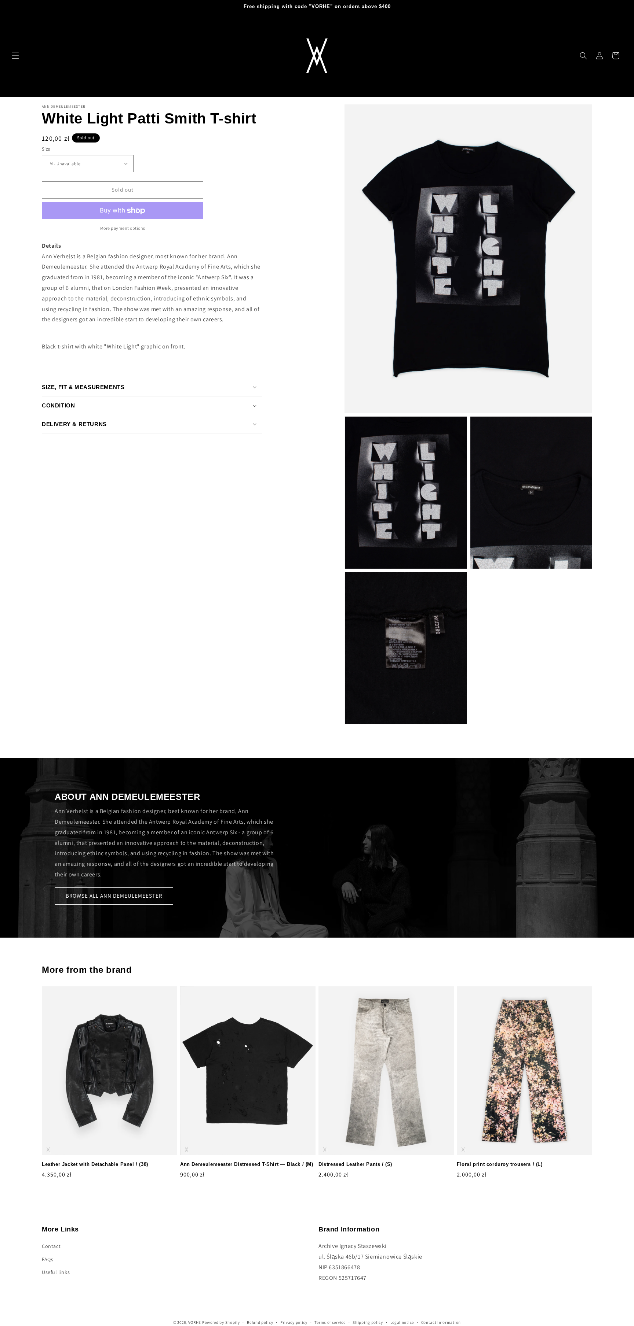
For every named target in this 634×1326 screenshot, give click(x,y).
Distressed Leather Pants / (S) (355, 1164)
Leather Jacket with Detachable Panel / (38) (95, 1164)
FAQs (47, 1259)
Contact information (441, 1322)
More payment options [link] (122, 228)
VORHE (194, 1322)
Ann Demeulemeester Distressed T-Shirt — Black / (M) (246, 1164)
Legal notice (402, 1322)
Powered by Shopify (221, 1322)
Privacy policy (293, 1322)
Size (46, 149)
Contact (51, 1246)
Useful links (56, 1272)
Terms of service (329, 1322)
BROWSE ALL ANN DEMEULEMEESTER (114, 895)
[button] (15, 56)
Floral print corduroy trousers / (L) (500, 1164)
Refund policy (260, 1322)
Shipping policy (368, 1322)
